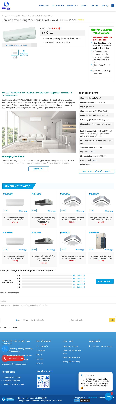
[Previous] (5, 35)
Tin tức (94, 6)
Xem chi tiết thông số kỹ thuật (96, 171)
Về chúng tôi (58, 6)
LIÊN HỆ (39, 363)
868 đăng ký (107, 346)
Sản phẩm (71, 6)
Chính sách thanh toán (71, 357)
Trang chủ (44, 6)
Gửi (112, 320)
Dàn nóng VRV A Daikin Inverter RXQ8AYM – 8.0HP (101, 257)
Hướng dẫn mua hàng (71, 362)
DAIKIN (94, 160)
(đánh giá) (72, 20)
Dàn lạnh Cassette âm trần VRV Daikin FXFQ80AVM (72, 219)
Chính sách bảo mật (70, 346)
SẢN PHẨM (40, 351)
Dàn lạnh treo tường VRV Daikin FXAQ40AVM (15, 257)
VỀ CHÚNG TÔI (42, 346)
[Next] (33, 35)
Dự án (83, 6)
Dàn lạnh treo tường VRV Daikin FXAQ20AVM (15, 219)
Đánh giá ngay (104, 281)
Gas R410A (91, 152)
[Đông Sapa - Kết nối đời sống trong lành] (13, 5)
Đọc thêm (38, 169)
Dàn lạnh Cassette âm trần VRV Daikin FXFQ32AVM (72, 257)
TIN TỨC (39, 359)
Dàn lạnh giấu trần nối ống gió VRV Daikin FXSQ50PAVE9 (43, 220)
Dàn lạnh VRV (15, 16)
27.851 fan (94, 346)
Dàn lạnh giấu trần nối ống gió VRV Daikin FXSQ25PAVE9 (43, 258)
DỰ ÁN (39, 355)
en (113, 6)
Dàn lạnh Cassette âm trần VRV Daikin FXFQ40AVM (101, 219)
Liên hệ (105, 6)
